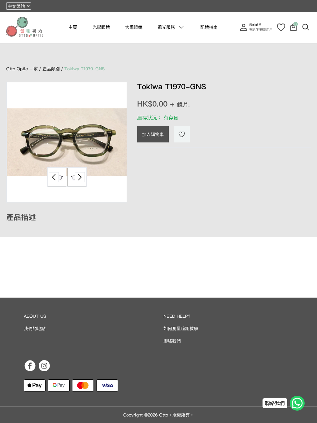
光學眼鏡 (101, 27)
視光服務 (166, 27)
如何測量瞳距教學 (180, 328)
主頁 (72, 27)
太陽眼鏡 (133, 27)
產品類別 (51, 69)
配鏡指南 (209, 27)
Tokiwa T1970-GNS (84, 69)
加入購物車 (153, 134)
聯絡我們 (172, 341)
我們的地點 (35, 328)
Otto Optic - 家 (22, 69)
